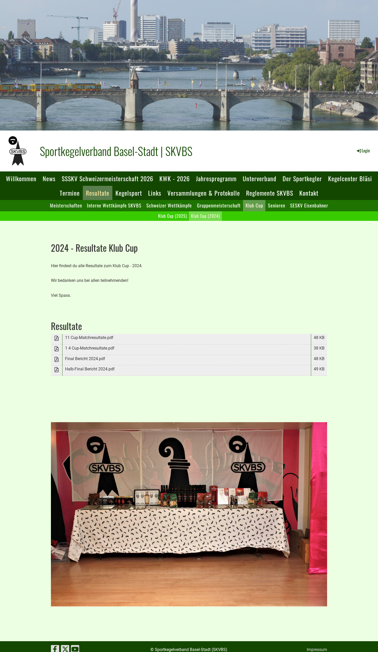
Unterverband (259, 178)
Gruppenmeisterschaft (219, 205)
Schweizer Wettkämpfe (169, 205)
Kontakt (308, 192)
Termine (70, 192)
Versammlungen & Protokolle (203, 192)
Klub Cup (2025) (172, 216)
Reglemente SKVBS (269, 192)
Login (366, 150)
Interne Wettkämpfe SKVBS (114, 205)
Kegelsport (128, 192)
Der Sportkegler (302, 178)
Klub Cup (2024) (205, 216)
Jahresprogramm (216, 178)
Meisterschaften (66, 205)
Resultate (97, 192)
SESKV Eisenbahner (309, 205)
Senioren (276, 205)
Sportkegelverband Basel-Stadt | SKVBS (116, 151)
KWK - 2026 (174, 178)
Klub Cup (254, 205)
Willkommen (21, 178)
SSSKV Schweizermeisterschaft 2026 (107, 178)
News (49, 178)
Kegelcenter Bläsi (350, 178)
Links (154, 192)
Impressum (317, 649)
